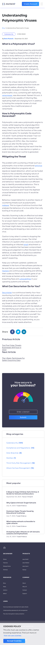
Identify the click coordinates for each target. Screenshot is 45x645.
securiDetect (25, 562)
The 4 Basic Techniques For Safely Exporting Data (13, 359)
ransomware (7, 95)
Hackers (5, 271)
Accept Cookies (14, 641)
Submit (23, 417)
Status (4, 559)
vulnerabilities (25, 279)
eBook (4, 593)
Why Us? (24, 586)
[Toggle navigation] (41, 4)
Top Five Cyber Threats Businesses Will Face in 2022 (11, 347)
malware (5, 205)
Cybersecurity (8, 34)
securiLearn (25, 566)
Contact (24, 590)
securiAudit (25, 559)
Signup (24, 569)
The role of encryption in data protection (13, 614)
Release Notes (7, 566)
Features (5, 562)
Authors (5, 590)
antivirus (38, 166)
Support (24, 593)
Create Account (30, 4)
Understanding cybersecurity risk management (15, 610)
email (26, 244)
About (24, 583)
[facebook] (12, 331)
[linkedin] (24, 331)
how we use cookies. (13, 635)
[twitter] (18, 331)
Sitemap (5, 569)
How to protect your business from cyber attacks (15, 607)
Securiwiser (7, 292)
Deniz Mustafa (9, 39)
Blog (3, 28)
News (4, 586)
